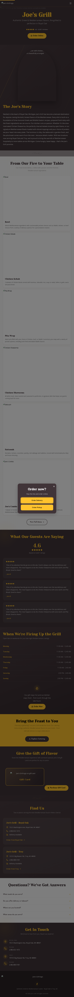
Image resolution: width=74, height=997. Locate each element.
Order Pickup (37, 507)
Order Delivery (37, 500)
